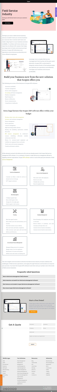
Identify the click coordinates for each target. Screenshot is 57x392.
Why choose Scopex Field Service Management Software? (17, 288)
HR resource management (12, 133)
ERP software (26, 157)
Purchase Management (22, 380)
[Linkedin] (13, 389)
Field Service (48, 364)
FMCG (47, 366)
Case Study (34, 366)
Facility (47, 369)
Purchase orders (8, 117)
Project (4, 373)
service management (7, 159)
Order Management (21, 368)
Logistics (48, 373)
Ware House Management (22, 373)
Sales (4, 362)
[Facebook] (4, 389)
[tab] (28, 276)
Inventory (7, 119)
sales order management (18, 117)
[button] (7, 23)
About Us (33, 369)
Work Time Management (22, 375)
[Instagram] (11, 389)
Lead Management (21, 366)
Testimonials (34, 362)
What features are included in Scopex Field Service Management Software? (21, 284)
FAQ (32, 364)
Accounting (7, 92)
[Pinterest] (15, 389)
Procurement (5, 364)
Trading (47, 371)
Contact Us (34, 375)
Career (33, 373)
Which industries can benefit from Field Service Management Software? (20, 280)
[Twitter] (6, 389)
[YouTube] (8, 389)
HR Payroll (5, 368)
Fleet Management (21, 360)
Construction (48, 368)
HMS (4, 376)
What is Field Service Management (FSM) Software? (15, 276)
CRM (4, 360)
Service (4, 371)
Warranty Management (22, 371)
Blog (32, 360)
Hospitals (48, 375)
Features (33, 371)
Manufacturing (6, 369)
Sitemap (33, 368)
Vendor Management (21, 369)
